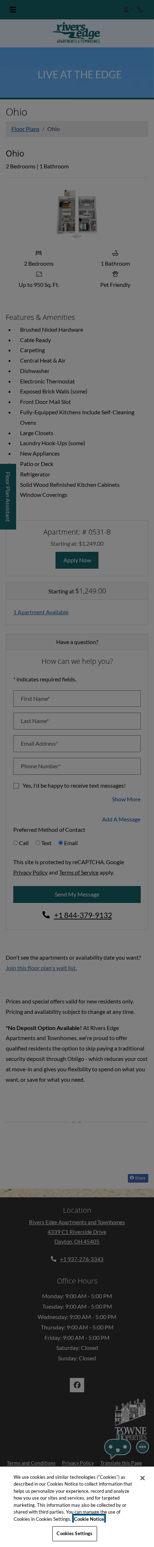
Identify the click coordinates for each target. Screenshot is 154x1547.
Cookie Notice (89, 1519)
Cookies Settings (74, 1533)
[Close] (142, 1478)
